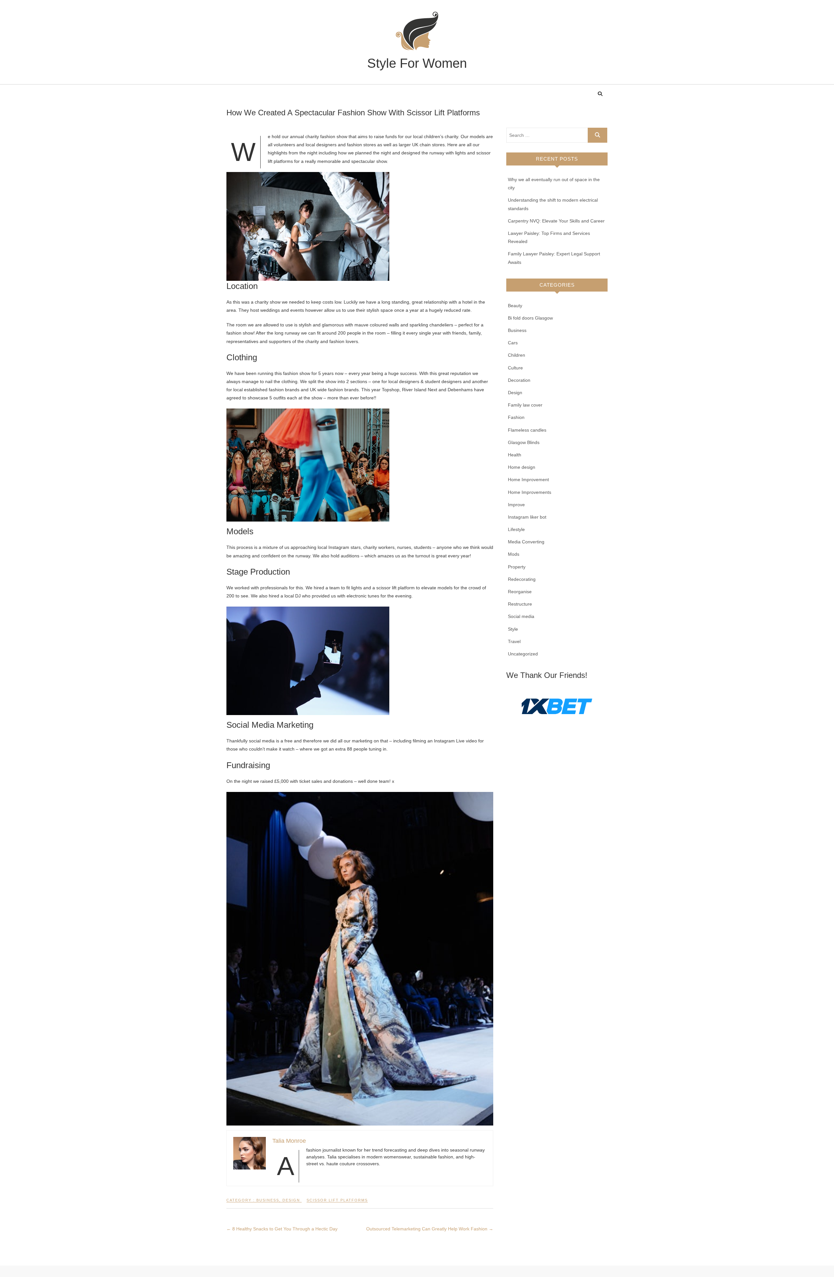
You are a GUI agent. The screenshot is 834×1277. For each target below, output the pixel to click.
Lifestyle (516, 529)
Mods (513, 554)
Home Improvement (528, 479)
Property (516, 566)
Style (513, 629)
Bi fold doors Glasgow (530, 318)
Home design (521, 467)
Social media (521, 616)
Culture (515, 367)
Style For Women (417, 63)
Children (516, 355)
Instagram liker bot (527, 517)
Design (291, 1200)
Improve (516, 504)
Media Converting (526, 541)
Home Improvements (529, 492)
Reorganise (520, 591)
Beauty (515, 305)
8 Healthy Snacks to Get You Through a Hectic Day (282, 1228)
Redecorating (522, 579)
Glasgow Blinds (523, 442)
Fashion (516, 417)
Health (514, 454)
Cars (513, 342)
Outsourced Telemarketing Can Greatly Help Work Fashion (429, 1228)
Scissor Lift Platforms (337, 1200)
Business (267, 1200)
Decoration (519, 380)
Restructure (520, 604)
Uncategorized (523, 653)
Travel (514, 641)
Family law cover (525, 405)
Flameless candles (527, 430)
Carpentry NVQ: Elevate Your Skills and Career (556, 220)
